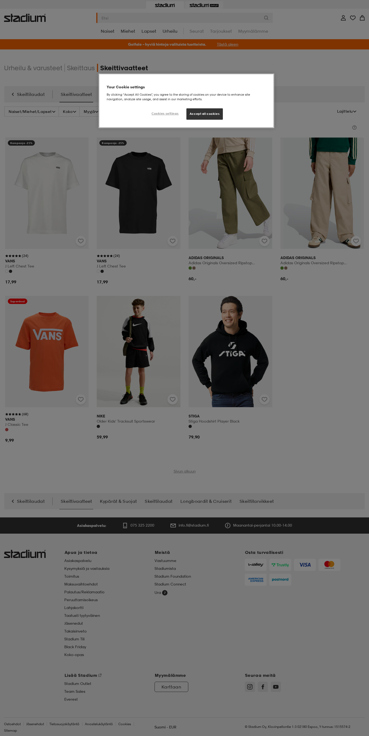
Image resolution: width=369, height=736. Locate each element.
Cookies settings (165, 113)
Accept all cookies (205, 114)
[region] (186, 100)
